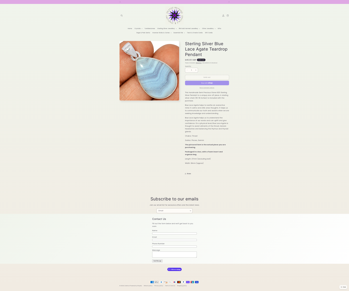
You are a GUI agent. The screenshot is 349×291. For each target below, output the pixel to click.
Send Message (157, 261)
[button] (122, 15)
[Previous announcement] (120, 2)
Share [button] (189, 173)
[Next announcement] (229, 2)
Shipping (198, 63)
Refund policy (148, 285)
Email (154, 237)
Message (156, 250)
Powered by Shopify (136, 285)
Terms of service (170, 285)
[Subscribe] (190, 210)
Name (154, 230)
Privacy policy (158, 285)
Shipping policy (182, 285)
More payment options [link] (207, 88)
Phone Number (158, 244)
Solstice (127, 285)
